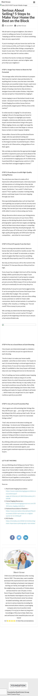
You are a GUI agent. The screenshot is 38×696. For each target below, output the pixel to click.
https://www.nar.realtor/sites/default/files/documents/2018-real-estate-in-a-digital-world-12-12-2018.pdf (20, 513)
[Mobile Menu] (34, 2)
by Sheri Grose (21, 26)
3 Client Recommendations (25, 621)
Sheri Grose (5, 2)
